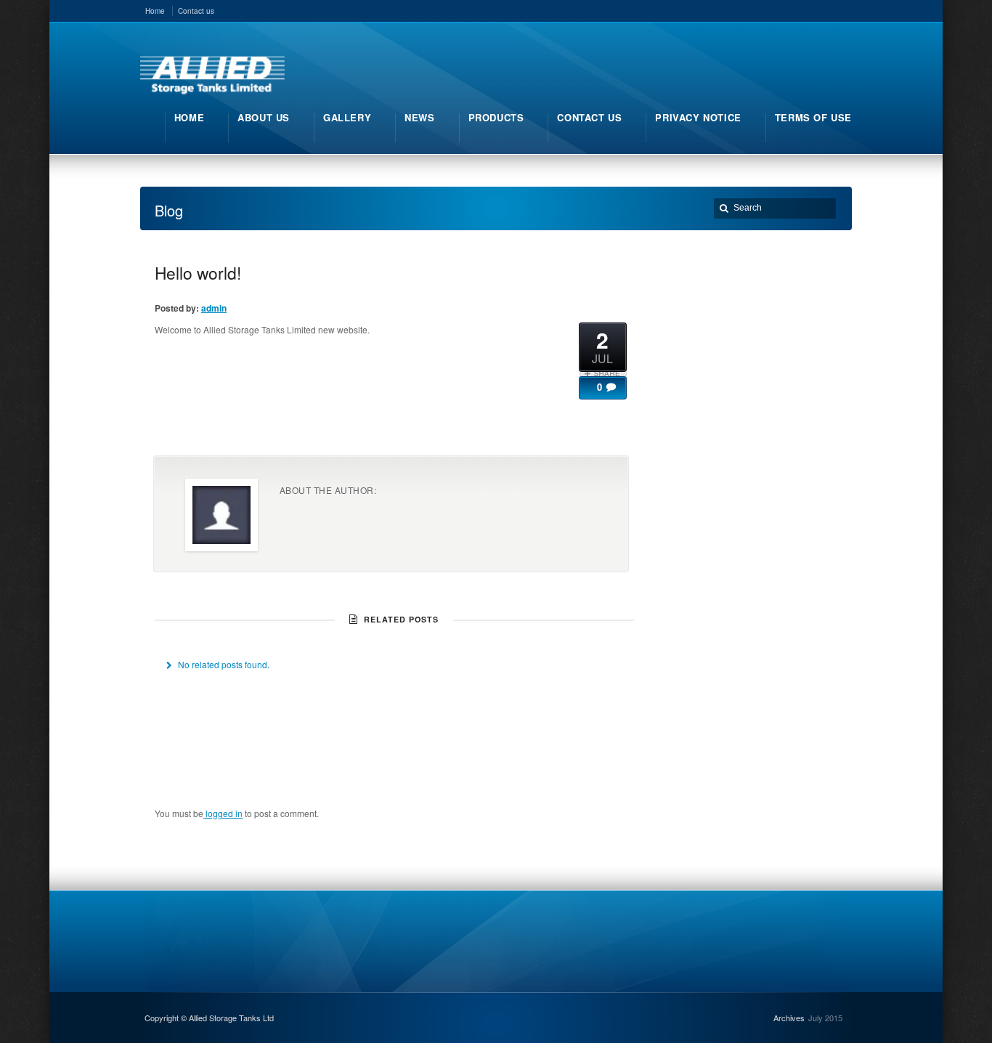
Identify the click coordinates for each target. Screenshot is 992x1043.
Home (155, 11)
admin (214, 307)
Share (603, 373)
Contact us (196, 11)
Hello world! (198, 272)
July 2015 (825, 1017)
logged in (223, 813)
